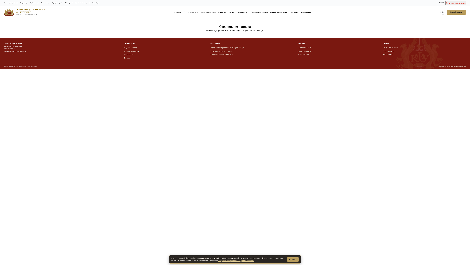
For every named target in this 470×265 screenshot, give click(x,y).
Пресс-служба (57, 3)
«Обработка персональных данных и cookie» (236, 260)
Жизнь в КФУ (242, 12)
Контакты (294, 12)
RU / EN (441, 3)
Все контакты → (303, 54)
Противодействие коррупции (221, 51)
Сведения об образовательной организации (269, 12)
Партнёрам (96, 3)
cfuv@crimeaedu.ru (304, 51)
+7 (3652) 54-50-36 (304, 48)
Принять (293, 259)
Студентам (24, 3)
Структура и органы (131, 51)
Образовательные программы (213, 12)
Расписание (306, 12)
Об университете (191, 12)
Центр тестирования (82, 3)
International (388, 54)
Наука (231, 12)
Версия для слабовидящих (456, 3)
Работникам (34, 3)
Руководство (129, 54)
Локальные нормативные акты (221, 54)
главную (260, 30)
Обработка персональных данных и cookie (452, 66)
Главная (177, 12)
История (127, 58)
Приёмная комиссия (11, 3)
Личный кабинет (456, 12)
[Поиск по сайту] (443, 12)
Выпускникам (45, 3)
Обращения (69, 3)
